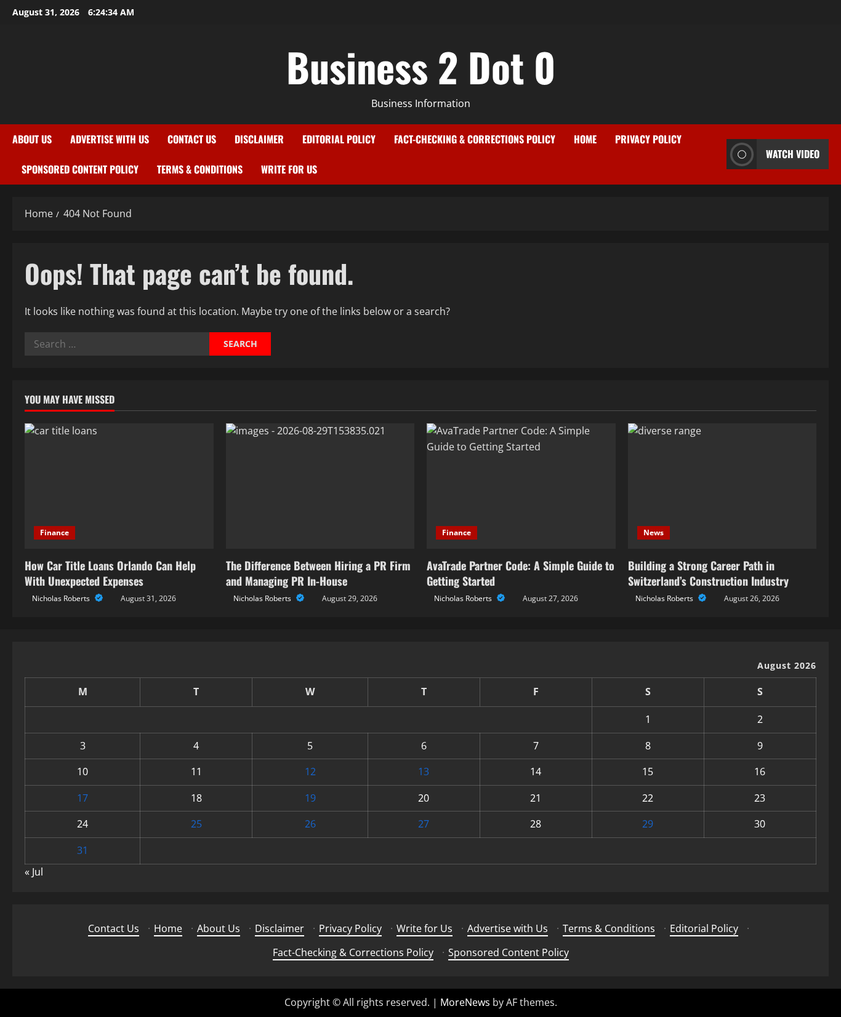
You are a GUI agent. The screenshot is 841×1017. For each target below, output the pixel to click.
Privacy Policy (648, 139)
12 (310, 771)
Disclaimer (259, 139)
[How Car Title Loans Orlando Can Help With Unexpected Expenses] (119, 486)
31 (82, 850)
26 (310, 824)
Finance (54, 532)
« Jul (34, 872)
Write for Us (289, 169)
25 (196, 824)
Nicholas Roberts (62, 598)
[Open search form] (713, 154)
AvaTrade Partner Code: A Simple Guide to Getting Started (520, 573)
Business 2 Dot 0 (420, 66)
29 (647, 824)
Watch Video (792, 153)
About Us (32, 139)
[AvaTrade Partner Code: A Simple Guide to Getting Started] (521, 486)
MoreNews (465, 1002)
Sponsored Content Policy (80, 169)
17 (82, 798)
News (653, 532)
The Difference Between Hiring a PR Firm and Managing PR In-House (318, 573)
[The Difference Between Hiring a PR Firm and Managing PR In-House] (320, 486)
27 (423, 824)
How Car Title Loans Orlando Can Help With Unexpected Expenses (110, 573)
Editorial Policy (339, 139)
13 (423, 771)
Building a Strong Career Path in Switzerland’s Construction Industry (708, 573)
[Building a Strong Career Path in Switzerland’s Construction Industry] (722, 486)
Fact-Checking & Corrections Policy (474, 139)
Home (585, 139)
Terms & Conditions (200, 169)
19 (310, 798)
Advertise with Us (109, 139)
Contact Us (191, 139)
